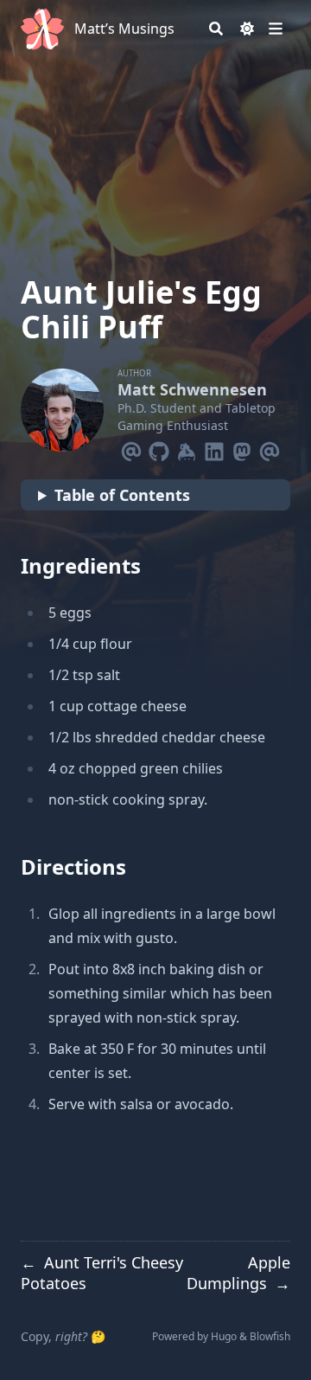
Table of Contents (122, 495)
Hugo (224, 1336)
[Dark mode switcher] (247, 28)
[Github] (159, 448)
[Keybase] (186, 448)
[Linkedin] (214, 448)
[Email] (131, 448)
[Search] (216, 28)
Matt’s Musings (124, 28)
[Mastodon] (242, 448)
